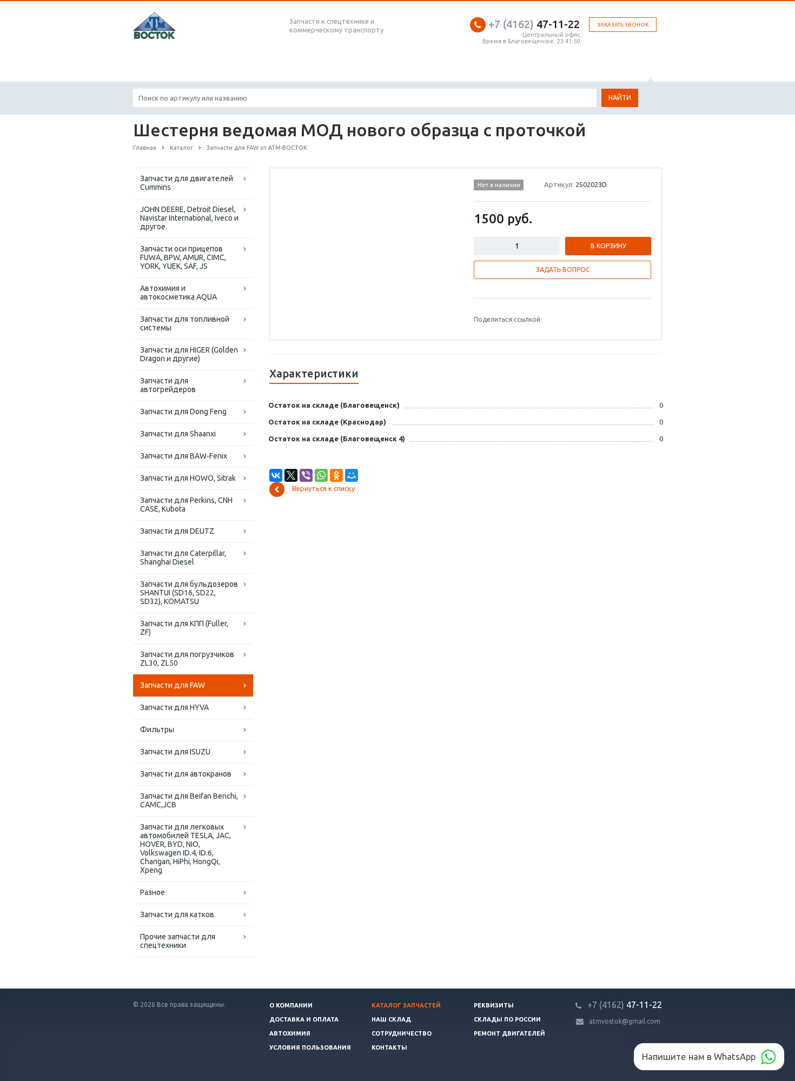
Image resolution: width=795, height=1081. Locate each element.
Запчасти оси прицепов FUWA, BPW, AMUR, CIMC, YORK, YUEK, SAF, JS (183, 257)
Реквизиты (494, 1005)
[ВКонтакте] (275, 475)
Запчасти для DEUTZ (177, 531)
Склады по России (507, 1019)
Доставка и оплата (304, 1019)
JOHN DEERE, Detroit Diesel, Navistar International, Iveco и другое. (189, 218)
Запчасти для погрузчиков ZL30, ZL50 (187, 658)
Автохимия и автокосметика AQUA (178, 292)
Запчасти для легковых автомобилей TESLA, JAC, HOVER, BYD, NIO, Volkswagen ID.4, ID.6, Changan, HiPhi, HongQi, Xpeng (185, 848)
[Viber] (306, 475)
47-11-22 (534, 24)
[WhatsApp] (321, 475)
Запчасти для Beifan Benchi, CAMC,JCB (189, 800)
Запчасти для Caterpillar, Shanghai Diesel (183, 557)
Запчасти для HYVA (174, 707)
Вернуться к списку (323, 489)
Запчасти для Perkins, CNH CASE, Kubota (186, 504)
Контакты (389, 1047)
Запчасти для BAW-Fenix (183, 456)
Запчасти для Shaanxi (178, 433)
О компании (291, 1005)
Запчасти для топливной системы (184, 323)
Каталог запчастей (406, 1005)
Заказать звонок (622, 25)
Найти (619, 97)
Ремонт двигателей (509, 1033)
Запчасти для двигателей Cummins (186, 182)
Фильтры (157, 729)
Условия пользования (310, 1047)
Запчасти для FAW (172, 685)
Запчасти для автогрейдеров (168, 385)
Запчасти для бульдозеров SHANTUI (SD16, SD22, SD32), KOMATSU (189, 593)
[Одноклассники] (336, 475)
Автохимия (289, 1033)
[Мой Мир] (351, 475)
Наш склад (391, 1019)
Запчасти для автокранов (185, 774)
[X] (290, 475)
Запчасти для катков (177, 914)
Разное (152, 892)
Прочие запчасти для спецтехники (177, 941)
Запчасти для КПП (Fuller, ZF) (184, 627)
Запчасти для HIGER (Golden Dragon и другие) (189, 354)
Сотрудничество (402, 1033)
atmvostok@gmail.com (624, 1021)
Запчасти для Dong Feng (183, 411)
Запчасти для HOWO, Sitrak (188, 478)
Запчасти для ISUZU (175, 751)
